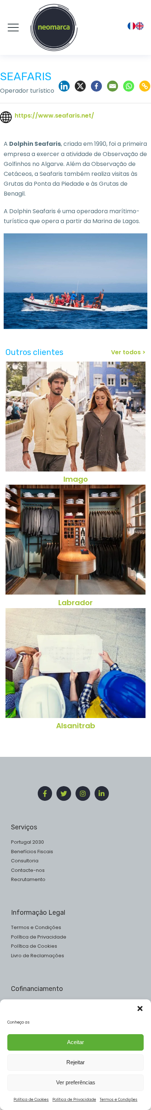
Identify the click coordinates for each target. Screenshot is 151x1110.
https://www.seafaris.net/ (54, 115)
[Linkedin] (64, 86)
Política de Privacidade (74, 1099)
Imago (75, 479)
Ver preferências (75, 1082)
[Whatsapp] (128, 86)
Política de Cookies (31, 1099)
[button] (140, 1008)
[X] (80, 86)
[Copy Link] (144, 86)
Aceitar (75, 1042)
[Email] (112, 86)
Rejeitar (75, 1062)
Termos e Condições (118, 1099)
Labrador (75, 602)
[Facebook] (96, 86)
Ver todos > (128, 352)
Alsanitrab (75, 726)
